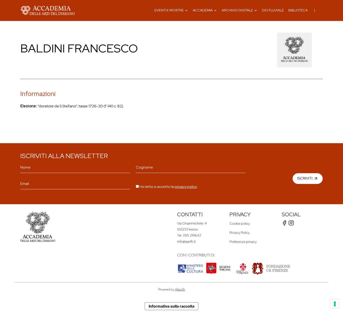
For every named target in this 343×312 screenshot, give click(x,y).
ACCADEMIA (203, 10)
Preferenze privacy (243, 241)
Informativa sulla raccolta (171, 306)
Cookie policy (239, 223)
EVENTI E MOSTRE (169, 10)
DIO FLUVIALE (273, 10)
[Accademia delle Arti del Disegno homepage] (47, 10)
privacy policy (186, 186)
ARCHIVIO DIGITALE (237, 10)
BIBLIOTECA (298, 10)
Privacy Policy (239, 232)
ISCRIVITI (304, 178)
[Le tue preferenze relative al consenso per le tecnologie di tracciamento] (334, 303)
